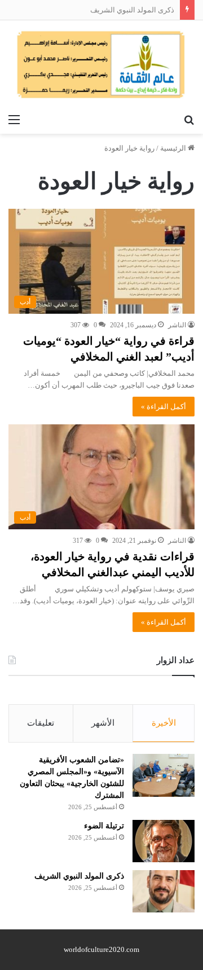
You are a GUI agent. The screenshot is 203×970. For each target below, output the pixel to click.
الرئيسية (174, 148)
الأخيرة (164, 722)
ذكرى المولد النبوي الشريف (132, 10)
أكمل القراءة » (163, 406)
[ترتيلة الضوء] (164, 841)
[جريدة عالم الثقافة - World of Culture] (101, 64)
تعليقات (40, 722)
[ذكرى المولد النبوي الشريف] (164, 891)
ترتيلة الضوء (104, 826)
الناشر (177, 325)
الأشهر (102, 722)
